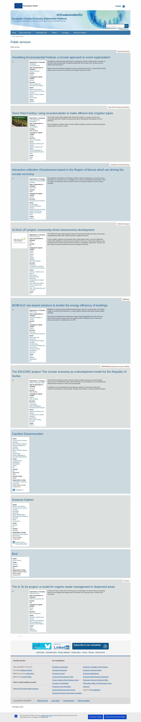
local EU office (27, 677)
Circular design (33, 204)
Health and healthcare (35, 211)
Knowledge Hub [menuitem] (41, 32)
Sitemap (91, 652)
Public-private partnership (36, 599)
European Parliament (59, 670)
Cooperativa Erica (34, 593)
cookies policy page (46, 715)
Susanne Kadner (23, 499)
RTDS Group (33, 312)
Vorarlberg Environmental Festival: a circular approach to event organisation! (61, 57)
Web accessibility (84, 701)
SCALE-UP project (123, 224)
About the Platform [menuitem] (79, 32)
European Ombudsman (91, 673)
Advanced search (124, 29)
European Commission (60, 667)
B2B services (33, 275)
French (31, 253)
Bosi (15, 553)
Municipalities (33, 631)
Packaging (16, 511)
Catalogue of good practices (120, 164)
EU (30, 293)
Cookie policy (76, 652)
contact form (30, 673)
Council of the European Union (62, 677)
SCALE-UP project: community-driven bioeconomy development (53, 229)
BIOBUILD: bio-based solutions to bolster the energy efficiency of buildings (60, 305)
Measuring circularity (35, 419)
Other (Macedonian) (34, 261)
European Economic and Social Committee (67, 693)
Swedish (31, 259)
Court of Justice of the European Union (65, 680)
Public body (32, 188)
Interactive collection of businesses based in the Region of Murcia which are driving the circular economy (68, 172)
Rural (30, 159)
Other (31, 242)
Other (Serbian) (33, 399)
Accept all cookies (95, 717)
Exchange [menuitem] (65, 32)
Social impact (33, 97)
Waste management (35, 84)
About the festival (123, 51)
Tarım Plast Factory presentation (118, 107)
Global (14, 465)
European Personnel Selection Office (95, 680)
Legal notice (40, 652)
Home (13, 36)
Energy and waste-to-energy (37, 209)
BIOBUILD (126, 299)
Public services (20, 36)
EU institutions (95, 690)
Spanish (31, 197)
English (31, 136)
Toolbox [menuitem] (54, 32)
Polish (31, 256)
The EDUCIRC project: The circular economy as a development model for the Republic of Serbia (69, 374)
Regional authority (34, 71)
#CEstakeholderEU (69, 14)
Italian (31, 609)
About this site (100, 652)
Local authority (33, 127)
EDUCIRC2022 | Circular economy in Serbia (115, 366)
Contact (84, 652)
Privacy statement (64, 652)
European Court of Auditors (61, 686)
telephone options (26, 670)
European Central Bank (60, 683)
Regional (31, 218)
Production (32, 264)
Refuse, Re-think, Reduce (36, 94)
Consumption (33, 404)
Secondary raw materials (36, 85)
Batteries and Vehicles (19, 506)
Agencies (86, 686)
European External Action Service (63, 690)
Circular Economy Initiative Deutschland (21, 543)
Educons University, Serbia (37, 382)
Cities (31, 157)
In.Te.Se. (126, 581)
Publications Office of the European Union (97, 683)
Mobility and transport (35, 212)
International (32, 359)
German (31, 80)
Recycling (32, 352)
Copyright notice (51, 652)
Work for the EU (42, 701)
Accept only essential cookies (115, 717)
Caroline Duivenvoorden (27, 433)
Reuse (31, 96)
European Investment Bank (92, 670)
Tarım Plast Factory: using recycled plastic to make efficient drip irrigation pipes (62, 113)
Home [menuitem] (14, 32)
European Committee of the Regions (95, 667)
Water (31, 153)
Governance (32, 418)
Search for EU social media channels (25, 688)
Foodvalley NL (19, 490)
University (32, 388)
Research (32, 421)
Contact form (16, 486)
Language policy (68, 701)
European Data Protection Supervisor (95, 677)
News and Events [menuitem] (25, 32)
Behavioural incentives (35, 89)
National (31, 101)
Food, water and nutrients (36, 283)
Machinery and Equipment (36, 620)
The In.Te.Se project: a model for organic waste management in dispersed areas (63, 586)
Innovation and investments (37, 200)
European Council (58, 673)
